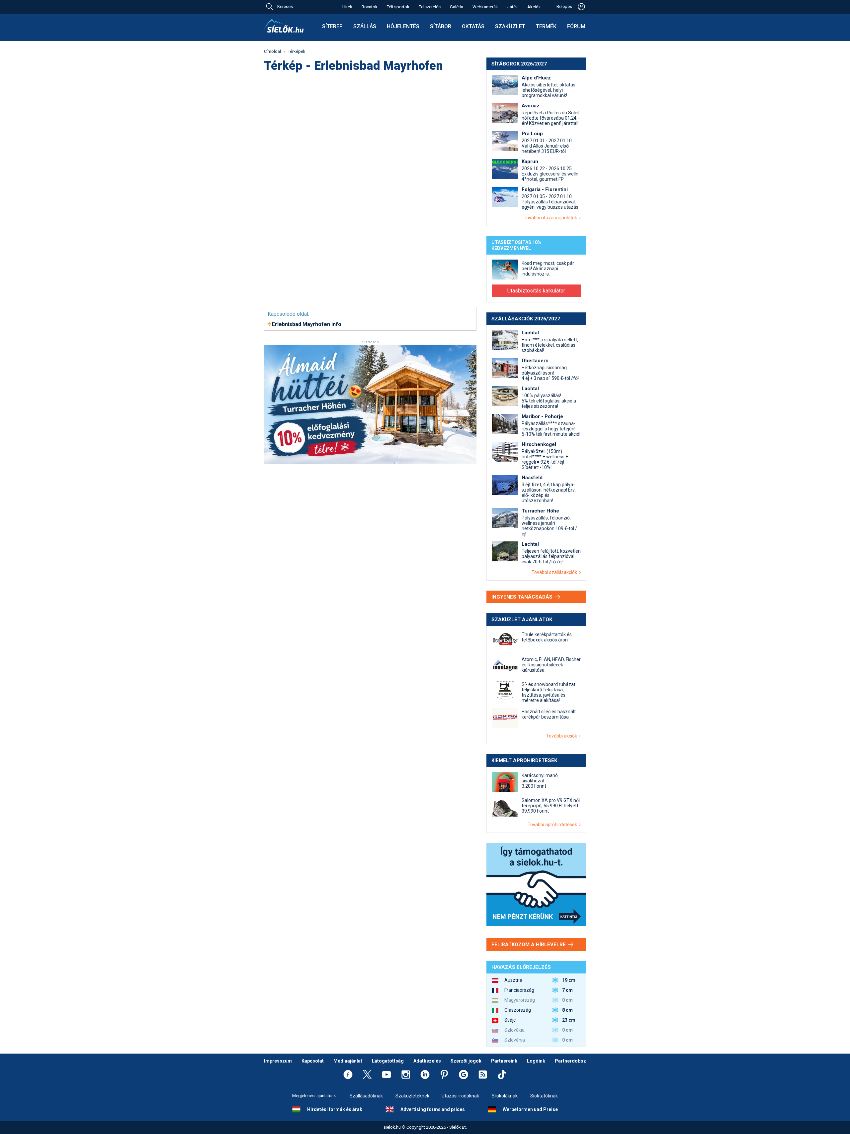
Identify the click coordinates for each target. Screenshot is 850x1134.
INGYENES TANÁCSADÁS (522, 597)
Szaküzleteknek (412, 1095)
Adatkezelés (427, 1061)
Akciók (534, 6)
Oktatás (473, 26)
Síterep (332, 26)
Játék (512, 6)
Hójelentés (403, 26)
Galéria (456, 6)
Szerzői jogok (466, 1061)
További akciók (562, 735)
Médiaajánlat (347, 1061)
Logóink (536, 1061)
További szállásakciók (555, 572)
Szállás (364, 26)
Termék (546, 26)
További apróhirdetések (553, 824)
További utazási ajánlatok (551, 217)
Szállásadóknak (366, 1095)
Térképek (296, 51)
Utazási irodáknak (460, 1095)
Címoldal (272, 51)
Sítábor (440, 26)
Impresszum (278, 1061)
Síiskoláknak (505, 1095)
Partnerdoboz (570, 1061)
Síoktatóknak (544, 1095)
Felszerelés (430, 6)
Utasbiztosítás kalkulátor (536, 290)
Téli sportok (398, 6)
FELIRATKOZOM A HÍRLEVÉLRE (529, 945)
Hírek (347, 6)
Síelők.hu (284, 26)
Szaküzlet (510, 26)
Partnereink (504, 1061)
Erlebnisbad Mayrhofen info (306, 324)
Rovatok (370, 6)
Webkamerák (485, 6)
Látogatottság (388, 1061)
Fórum (576, 26)
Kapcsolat (312, 1061)
